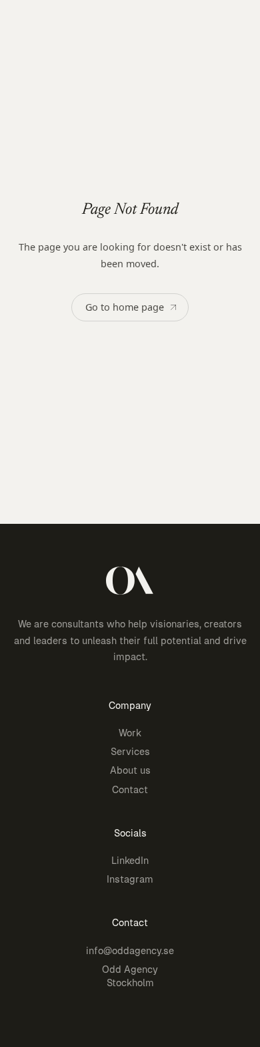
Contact (130, 789)
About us (130, 770)
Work (130, 733)
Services (130, 751)
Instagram (130, 879)
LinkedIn (130, 860)
